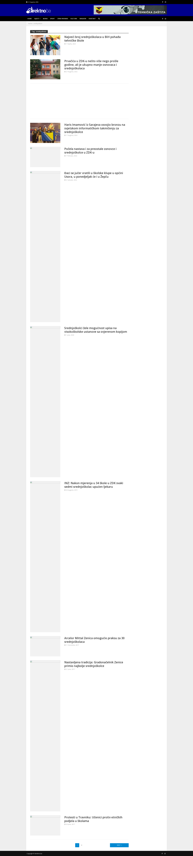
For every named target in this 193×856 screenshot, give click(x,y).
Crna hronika (62, 19)
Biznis (45, 19)
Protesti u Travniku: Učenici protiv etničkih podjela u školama (93, 819)
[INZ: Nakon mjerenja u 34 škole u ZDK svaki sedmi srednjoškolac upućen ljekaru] (45, 556)
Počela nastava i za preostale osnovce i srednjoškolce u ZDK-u (90, 150)
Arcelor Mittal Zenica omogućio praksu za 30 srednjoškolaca (94, 639)
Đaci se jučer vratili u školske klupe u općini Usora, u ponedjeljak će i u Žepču (93, 174)
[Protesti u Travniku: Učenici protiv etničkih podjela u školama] (45, 825)
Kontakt (92, 19)
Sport (52, 19)
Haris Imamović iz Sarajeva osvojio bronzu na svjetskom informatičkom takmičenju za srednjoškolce (94, 128)
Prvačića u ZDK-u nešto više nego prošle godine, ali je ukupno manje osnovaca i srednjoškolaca (91, 64)
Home (29, 19)
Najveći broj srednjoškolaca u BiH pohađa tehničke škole (92, 38)
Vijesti (36, 19)
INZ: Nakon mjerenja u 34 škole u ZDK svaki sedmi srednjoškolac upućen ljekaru (93, 484)
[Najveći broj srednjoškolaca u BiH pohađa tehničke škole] (45, 45)
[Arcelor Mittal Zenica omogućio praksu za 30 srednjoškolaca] (45, 646)
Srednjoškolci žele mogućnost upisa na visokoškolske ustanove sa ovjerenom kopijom (95, 329)
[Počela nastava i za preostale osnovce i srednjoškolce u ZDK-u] (45, 157)
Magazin (83, 19)
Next (119, 845)
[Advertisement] (79, 101)
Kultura (74, 19)
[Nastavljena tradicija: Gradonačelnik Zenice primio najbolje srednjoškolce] (45, 736)
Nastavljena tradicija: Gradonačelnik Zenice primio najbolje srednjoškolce (93, 664)
